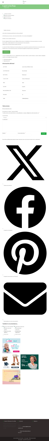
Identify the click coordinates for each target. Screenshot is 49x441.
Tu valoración (5, 119)
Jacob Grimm (24, 66)
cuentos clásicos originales (40, 55)
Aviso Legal (26, 438)
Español (23, 86)
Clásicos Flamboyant (26, 78)
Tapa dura (24, 90)
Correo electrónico (22, 133)
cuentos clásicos (32, 55)
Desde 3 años (6, 7)
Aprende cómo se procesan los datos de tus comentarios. (29, 139)
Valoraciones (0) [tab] (7, 60)
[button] (6, 30)
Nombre (4, 133)
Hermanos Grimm (14, 57)
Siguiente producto (7, 16)
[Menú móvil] (3, 2)
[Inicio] (2, 7)
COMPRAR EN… (6, 52)
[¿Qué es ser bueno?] (7, 18)
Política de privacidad (32, 438)
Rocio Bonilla (24, 70)
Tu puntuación (5, 115)
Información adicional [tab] (8, 59)
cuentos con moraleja (6, 57)
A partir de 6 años (18, 334)
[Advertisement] (24, 403)
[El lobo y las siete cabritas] (9, 15)
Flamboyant (24, 74)
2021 (23, 82)
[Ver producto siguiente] (11, 16)
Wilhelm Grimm (30, 66)
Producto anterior (7, 13)
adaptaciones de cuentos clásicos (22, 55)
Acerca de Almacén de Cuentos (18, 438)
